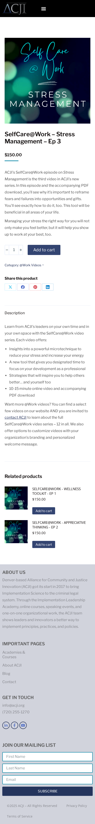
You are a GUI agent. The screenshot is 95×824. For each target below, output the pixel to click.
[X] (10, 287)
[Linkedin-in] (6, 725)
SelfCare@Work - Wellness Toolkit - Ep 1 (56, 491)
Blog (6, 673)
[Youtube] (23, 725)
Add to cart (44, 249)
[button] (44, 8)
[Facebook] (23, 287)
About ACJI (12, 665)
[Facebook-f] (14, 725)
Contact (9, 682)
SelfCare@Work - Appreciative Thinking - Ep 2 (59, 524)
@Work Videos (30, 265)
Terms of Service (20, 816)
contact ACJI (16, 417)
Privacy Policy (76, 805)
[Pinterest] (35, 287)
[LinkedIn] (47, 287)
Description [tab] (15, 313)
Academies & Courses (13, 654)
